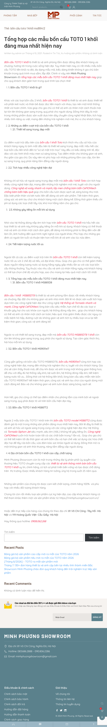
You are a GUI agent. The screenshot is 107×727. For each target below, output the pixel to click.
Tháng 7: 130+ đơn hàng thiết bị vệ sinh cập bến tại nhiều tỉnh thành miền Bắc (48, 565)
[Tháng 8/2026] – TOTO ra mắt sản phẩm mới (31, 561)
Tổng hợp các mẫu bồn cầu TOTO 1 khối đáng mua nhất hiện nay (51, 42)
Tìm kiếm (9, 532)
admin (18, 53)
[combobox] (47, 7)
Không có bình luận (92, 53)
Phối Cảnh (76, 15)
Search (61, 7)
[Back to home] (54, 15)
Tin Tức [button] (97, 15)
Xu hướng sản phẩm (71, 53)
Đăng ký (97, 617)
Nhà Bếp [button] (32, 15)
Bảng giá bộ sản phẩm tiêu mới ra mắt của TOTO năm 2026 (39, 557)
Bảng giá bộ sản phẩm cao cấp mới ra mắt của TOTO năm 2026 (41, 554)
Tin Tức (56, 53)
